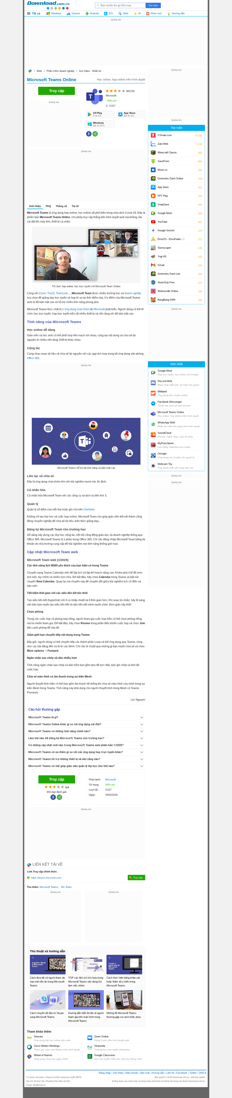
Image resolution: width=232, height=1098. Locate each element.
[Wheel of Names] (29, 1056)
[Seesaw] (29, 1037)
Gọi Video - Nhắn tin (90, 70)
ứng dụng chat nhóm (76, 309)
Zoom (42, 293)
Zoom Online (101, 1036)
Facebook (181, 1072)
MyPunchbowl (165, 443)
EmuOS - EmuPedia (171, 239)
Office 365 (33, 358)
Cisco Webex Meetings (47, 1045)
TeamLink (62, 293)
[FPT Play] (153, 195)
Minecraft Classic (167, 152)
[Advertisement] (116, 45)
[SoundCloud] (153, 434)
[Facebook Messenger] (153, 403)
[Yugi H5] (153, 256)
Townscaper (164, 247)
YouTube (162, 221)
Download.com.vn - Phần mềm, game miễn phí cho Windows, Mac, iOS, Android (48, 5)
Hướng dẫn (157, 1072)
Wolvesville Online (168, 291)
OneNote (89, 509)
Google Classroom (104, 1055)
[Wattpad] (153, 393)
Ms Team (66, 887)
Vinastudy (99, 1045)
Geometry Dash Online (170, 178)
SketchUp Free (166, 282)
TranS (51, 293)
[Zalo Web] (153, 143)
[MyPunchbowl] (153, 445)
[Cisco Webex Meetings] (29, 1047)
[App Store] (153, 187)
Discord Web (165, 381)
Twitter (193, 1072)
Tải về (75, 206)
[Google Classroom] (89, 1056)
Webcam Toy (165, 463)
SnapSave (163, 204)
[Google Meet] (153, 213)
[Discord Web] (153, 382)
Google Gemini (166, 230)
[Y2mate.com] (153, 135)
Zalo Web (163, 143)
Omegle (162, 453)
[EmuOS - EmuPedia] (153, 239)
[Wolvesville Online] (153, 291)
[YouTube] (153, 221)
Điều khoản (132, 1072)
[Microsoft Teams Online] (153, 414)
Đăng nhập (105, 1072)
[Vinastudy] (89, 1047)
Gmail (161, 265)
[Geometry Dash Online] (153, 178)
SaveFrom (163, 161)
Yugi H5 (162, 256)
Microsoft (99, 309)
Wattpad (162, 391)
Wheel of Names (43, 1055)
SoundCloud (164, 432)
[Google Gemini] (153, 230)
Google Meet (165, 213)
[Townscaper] (153, 247)
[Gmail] (153, 265)
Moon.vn (162, 169)
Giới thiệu (118, 1072)
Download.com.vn (30, 71)
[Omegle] (153, 455)
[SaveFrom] (153, 161)
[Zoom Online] (89, 1037)
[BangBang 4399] (153, 299)
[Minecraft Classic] (153, 152)
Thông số (61, 206)
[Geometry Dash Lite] (153, 273)
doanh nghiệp (132, 293)
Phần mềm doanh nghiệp (60, 70)
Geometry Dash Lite (169, 273)
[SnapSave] (153, 204)
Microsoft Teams (49, 887)
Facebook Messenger (170, 401)
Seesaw (38, 1036)
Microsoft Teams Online (171, 412)
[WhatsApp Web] (153, 424)
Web (39, 70)
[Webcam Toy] (153, 465)
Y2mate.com (165, 135)
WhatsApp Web (166, 422)
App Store (163, 187)
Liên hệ (170, 1072)
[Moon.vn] (153, 169)
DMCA (202, 1072)
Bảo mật (144, 1072)
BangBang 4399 (166, 299)
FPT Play (163, 195)
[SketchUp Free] (153, 282)
